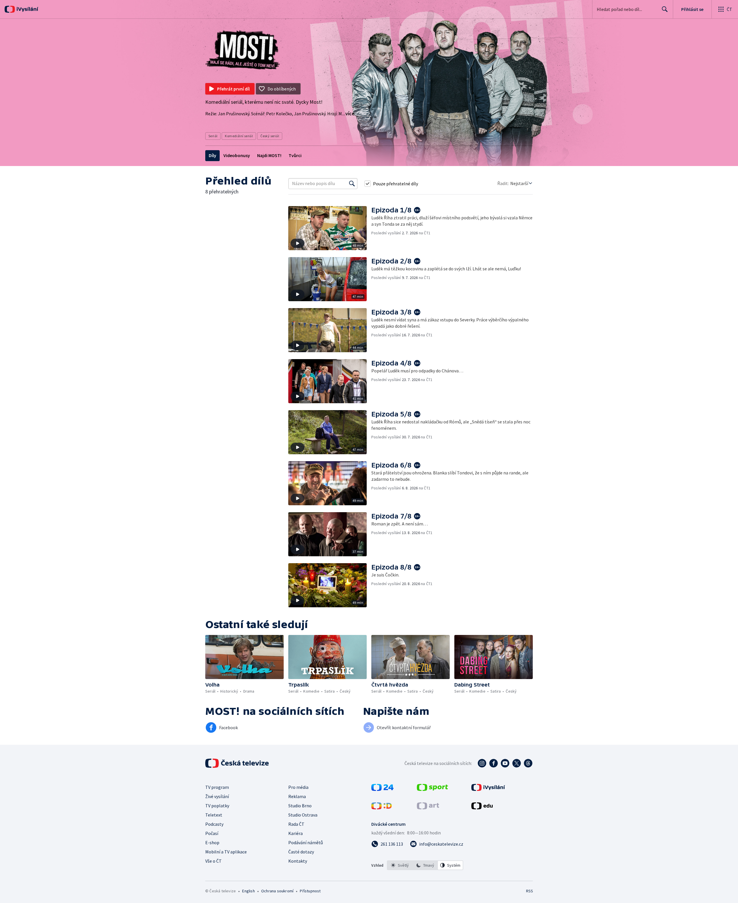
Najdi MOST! (269, 155)
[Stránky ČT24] (382, 789)
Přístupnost (310, 890)
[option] (399, 865)
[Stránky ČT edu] (482, 807)
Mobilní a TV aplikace (226, 852)
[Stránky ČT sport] (432, 789)
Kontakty (297, 861)
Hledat (665, 9)
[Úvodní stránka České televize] (237, 763)
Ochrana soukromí (277, 890)
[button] (329, 228)
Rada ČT (296, 824)
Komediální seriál (239, 136)
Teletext (213, 815)
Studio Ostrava (302, 815)
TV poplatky (217, 805)
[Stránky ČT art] (428, 807)
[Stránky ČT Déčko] (381, 807)
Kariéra (295, 833)
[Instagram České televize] (482, 763)
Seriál (212, 136)
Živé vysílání (217, 796)
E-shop (212, 842)
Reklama (297, 796)
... (348, 113)
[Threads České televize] (528, 763)
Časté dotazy (301, 852)
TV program (217, 787)
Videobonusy (236, 155)
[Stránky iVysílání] (488, 789)
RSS (529, 890)
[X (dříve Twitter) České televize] (516, 763)
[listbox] (425, 865)
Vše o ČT (213, 861)
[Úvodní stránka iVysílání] (27, 9)
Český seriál (269, 136)
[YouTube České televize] (505, 763)
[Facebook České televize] (493, 763)
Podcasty (214, 824)
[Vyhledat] (352, 183)
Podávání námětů (305, 842)
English (248, 890)
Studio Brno (300, 805)
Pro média (298, 787)
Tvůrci (295, 155)
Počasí (211, 833)
